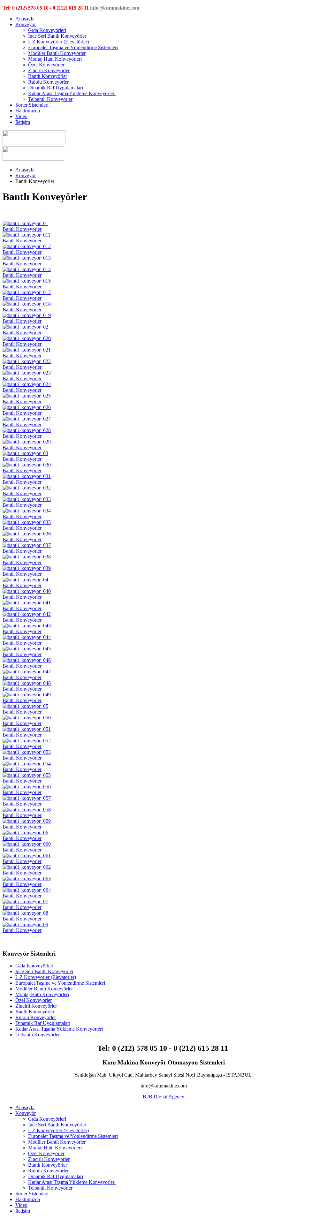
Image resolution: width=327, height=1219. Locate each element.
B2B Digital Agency (163, 1096)
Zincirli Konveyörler (49, 70)
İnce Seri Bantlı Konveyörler (57, 36)
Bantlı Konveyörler (47, 76)
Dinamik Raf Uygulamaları (55, 87)
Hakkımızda (27, 110)
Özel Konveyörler (46, 64)
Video (21, 116)
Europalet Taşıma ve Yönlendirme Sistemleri (73, 47)
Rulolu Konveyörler (48, 82)
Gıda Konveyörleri (47, 30)
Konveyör (25, 24)
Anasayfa (24, 18)
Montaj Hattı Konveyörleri (55, 59)
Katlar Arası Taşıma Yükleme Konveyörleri (72, 93)
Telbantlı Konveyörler (50, 99)
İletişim (22, 122)
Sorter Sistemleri (32, 105)
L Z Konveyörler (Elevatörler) (58, 41)
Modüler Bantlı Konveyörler (57, 53)
